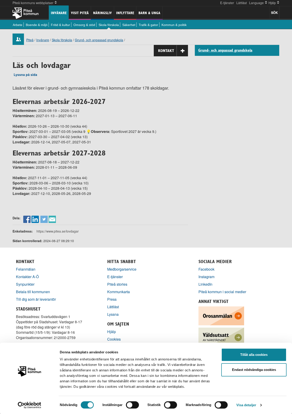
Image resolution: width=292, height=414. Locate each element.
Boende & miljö (36, 25)
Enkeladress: (23, 231)
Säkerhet (128, 25)
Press (112, 299)
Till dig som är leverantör (36, 299)
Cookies (114, 339)
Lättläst (241, 2)
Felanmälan (25, 269)
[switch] (132, 405)
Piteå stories (117, 284)
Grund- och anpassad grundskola (99, 40)
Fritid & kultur (60, 25)
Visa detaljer (246, 405)
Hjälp (111, 331)
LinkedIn (205, 284)
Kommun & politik (174, 25)
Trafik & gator (148, 25)
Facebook (206, 269)
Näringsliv (102, 13)
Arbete (17, 25)
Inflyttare (125, 13)
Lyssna (113, 314)
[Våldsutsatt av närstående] (221, 336)
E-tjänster (227, 2)
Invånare (59, 13)
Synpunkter (25, 284)
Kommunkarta (118, 291)
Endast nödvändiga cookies (254, 370)
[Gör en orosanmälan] (221, 315)
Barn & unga (149, 13)
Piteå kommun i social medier (222, 291)
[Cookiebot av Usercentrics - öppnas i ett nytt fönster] (30, 405)
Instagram (206, 276)
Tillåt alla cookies (254, 355)
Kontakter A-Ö (27, 276)
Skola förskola (109, 25)
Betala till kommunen (33, 291)
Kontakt (166, 50)
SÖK (274, 12)
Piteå (30, 40)
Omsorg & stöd (84, 25)
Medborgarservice (121, 269)
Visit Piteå (80, 13)
